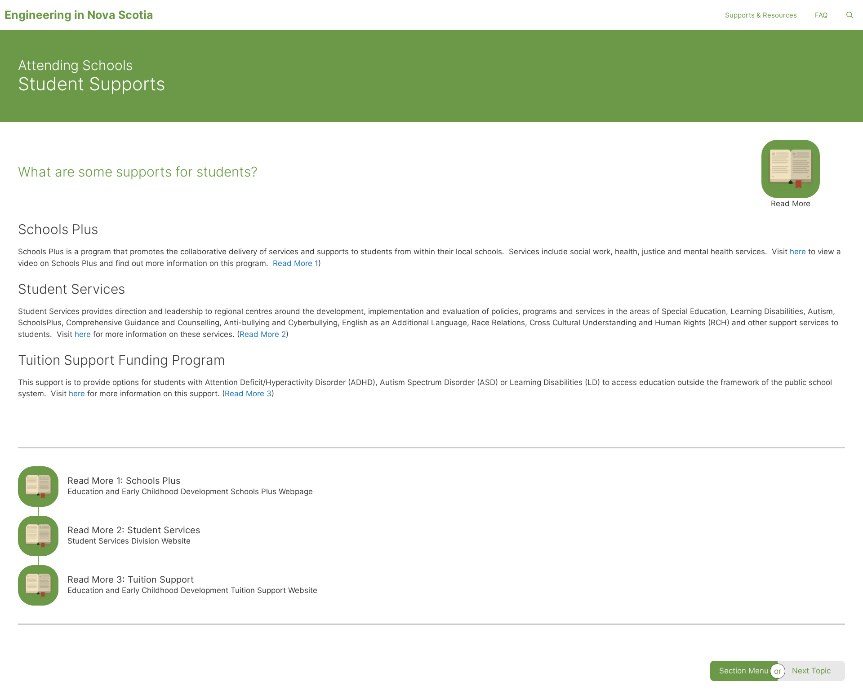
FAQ (821, 15)
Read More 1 (295, 263)
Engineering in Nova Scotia (78, 15)
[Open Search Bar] (849, 15)
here (798, 251)
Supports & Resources (761, 15)
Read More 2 (263, 334)
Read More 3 (248, 393)
